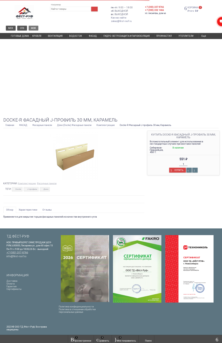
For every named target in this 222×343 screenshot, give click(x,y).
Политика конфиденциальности (76, 306)
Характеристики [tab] (28, 209)
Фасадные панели (47, 183)
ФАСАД (93, 36)
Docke (18, 189)
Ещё (204, 36)
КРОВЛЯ (36, 36)
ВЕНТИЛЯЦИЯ (55, 36)
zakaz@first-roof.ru (121, 21)
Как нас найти (118, 17)
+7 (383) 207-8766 (17, 252)
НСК (33, 28)
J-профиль (32, 189)
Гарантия (12, 286)
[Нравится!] (195, 170)
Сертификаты (14, 289)
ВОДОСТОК (75, 36)
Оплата (11, 283)
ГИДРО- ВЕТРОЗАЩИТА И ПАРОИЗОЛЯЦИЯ (127, 36)
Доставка (12, 281)
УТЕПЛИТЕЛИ (185, 36)
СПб (22, 28)
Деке (45, 189)
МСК (10, 28)
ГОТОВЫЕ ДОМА (20, 36)
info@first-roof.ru (16, 256)
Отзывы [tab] (47, 209)
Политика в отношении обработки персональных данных (77, 310)
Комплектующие (27, 183)
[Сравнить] (189, 170)
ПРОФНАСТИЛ (164, 36)
